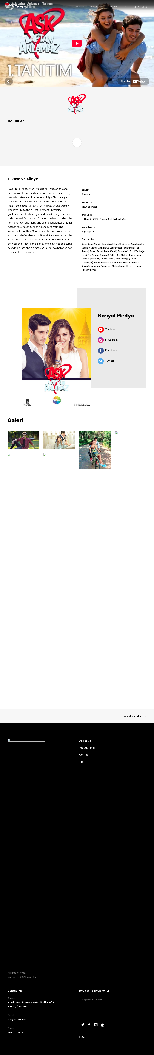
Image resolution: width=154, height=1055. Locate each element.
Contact (84, 754)
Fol (83, 1037)
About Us (85, 740)
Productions (87, 747)
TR (81, 761)
